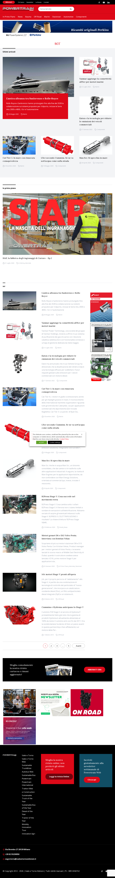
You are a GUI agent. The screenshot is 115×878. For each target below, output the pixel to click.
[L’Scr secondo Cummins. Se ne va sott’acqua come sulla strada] (57, 145)
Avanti (78, 646)
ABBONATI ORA (94, 669)
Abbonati (9, 2)
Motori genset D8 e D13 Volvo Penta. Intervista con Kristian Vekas (59, 537)
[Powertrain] (18, 9)
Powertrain (26, 778)
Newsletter (30, 2)
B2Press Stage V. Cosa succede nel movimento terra (58, 498)
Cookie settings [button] (55, 442)
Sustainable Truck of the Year (27, 798)
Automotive (68, 16)
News (20, 16)
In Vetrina (21, 263)
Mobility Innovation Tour (26, 827)
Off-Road (37, 16)
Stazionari (56, 16)
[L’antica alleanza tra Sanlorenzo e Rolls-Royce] (38, 77)
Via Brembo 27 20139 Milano (17, 849)
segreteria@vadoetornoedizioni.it (20, 859)
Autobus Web (27, 772)
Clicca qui (92, 779)
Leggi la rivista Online (59, 776)
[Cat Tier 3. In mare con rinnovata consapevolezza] (19, 145)
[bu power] (57, 29)
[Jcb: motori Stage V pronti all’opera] (19, 582)
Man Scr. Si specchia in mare (93, 158)
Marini (47, 16)
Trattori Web (27, 788)
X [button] (81, 434)
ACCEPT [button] (41, 442)
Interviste (28, 263)
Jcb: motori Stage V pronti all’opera (59, 574)
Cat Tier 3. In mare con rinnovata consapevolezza (19, 159)
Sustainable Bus (28, 775)
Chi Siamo (21, 2)
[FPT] (101, 307)
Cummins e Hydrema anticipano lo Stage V (63, 607)
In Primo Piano (9, 16)
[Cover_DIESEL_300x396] (101, 367)
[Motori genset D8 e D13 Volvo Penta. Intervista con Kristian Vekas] (19, 543)
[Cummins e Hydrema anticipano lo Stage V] (19, 615)
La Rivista (38, 2)
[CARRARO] (19, 702)
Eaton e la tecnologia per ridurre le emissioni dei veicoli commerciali (95, 121)
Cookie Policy (64, 439)
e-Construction (28, 792)
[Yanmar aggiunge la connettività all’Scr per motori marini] (95, 66)
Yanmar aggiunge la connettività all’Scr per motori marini (95, 80)
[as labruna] (87, 702)
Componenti (81, 16)
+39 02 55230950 (12, 854)
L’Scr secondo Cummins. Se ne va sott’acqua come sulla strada (57, 159)
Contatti (46, 2)
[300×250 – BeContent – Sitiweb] (19, 730)
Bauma (28, 16)
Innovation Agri (28, 833)
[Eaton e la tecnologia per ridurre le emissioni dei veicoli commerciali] (95, 105)
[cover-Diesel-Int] (101, 337)
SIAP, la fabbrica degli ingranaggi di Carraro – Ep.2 (27, 258)
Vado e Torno (27, 755)
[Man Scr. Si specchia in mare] (95, 145)
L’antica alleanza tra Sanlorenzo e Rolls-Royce (32, 98)
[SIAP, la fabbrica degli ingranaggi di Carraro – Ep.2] (57, 224)
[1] (53, 702)
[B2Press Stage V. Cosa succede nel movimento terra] (19, 504)
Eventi (61, 527)
